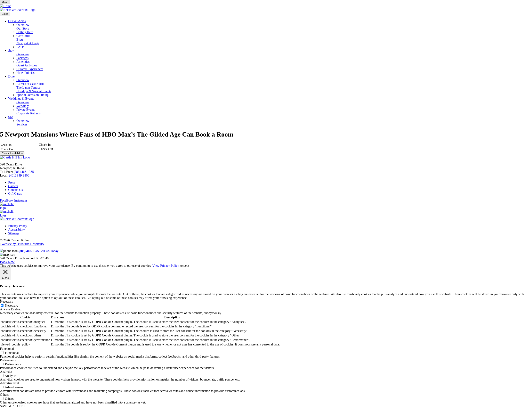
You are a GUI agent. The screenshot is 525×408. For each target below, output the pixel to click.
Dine (11, 76)
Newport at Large (27, 43)
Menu (5, 2)
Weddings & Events (21, 98)
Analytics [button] (6, 371)
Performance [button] (8, 360)
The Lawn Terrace (28, 87)
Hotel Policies (25, 72)
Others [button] (4, 394)
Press (11, 182)
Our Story (22, 28)
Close (5, 13)
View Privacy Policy (165, 265)
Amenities (23, 61)
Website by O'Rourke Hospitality (22, 244)
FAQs (20, 47)
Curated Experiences (29, 69)
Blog (19, 39)
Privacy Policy (17, 226)
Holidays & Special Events (33, 91)
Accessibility (16, 229)
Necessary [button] (6, 301)
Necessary (11, 305)
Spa (10, 117)
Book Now (7, 262)
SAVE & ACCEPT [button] (12, 406)
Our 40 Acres (17, 21)
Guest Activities (26, 65)
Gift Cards (23, 36)
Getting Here (24, 32)
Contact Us (15, 189)
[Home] (5, 6)
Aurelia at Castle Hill (30, 83)
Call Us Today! (49, 251)
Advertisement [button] (9, 383)
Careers (13, 186)
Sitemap (13, 233)
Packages (22, 58)
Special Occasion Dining (32, 95)
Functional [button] (7, 348)
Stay (11, 50)
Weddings (22, 106)
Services (21, 124)
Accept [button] (184, 265)
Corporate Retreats (28, 113)
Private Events (25, 109)
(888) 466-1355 (24, 171)
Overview (22, 24)
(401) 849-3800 (19, 175)
